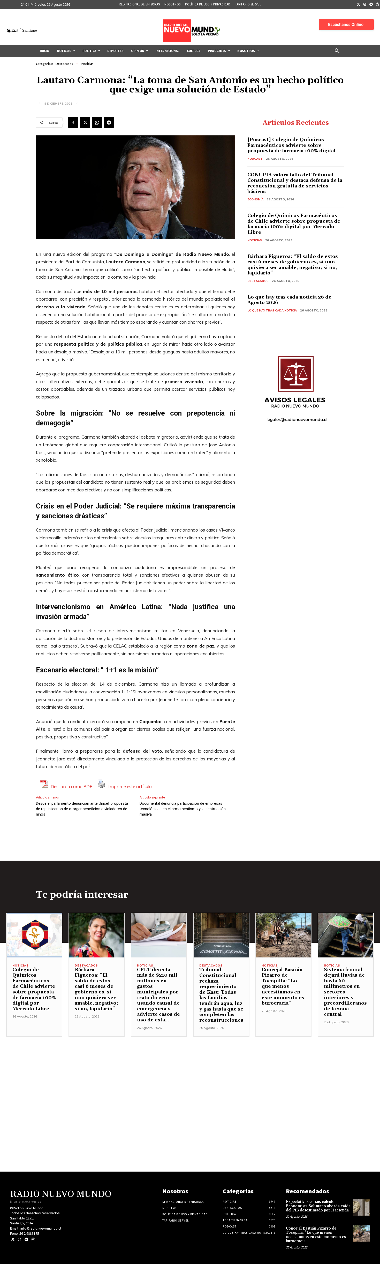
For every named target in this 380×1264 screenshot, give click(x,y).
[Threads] (33, 1239)
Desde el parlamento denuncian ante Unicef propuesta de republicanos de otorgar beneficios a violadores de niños (82, 809)
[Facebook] (73, 122)
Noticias (87, 64)
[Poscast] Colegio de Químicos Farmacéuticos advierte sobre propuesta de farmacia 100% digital (291, 145)
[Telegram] (371, 4)
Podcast (255, 159)
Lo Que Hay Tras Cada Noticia (272, 310)
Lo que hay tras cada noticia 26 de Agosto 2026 (289, 300)
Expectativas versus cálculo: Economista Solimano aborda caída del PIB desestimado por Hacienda (318, 1206)
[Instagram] (365, 4)
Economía (255, 199)
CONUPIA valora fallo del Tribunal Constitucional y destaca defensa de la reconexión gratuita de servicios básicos (294, 183)
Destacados (64, 64)
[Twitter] (358, 4)
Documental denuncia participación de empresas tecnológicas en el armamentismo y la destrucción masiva (183, 809)
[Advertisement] (190, 1073)
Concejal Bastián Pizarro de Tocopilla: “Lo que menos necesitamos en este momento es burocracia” (283, 986)
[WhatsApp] (97, 122)
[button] (337, 51)
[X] (85, 122)
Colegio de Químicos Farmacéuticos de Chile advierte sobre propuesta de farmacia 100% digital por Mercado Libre (293, 224)
